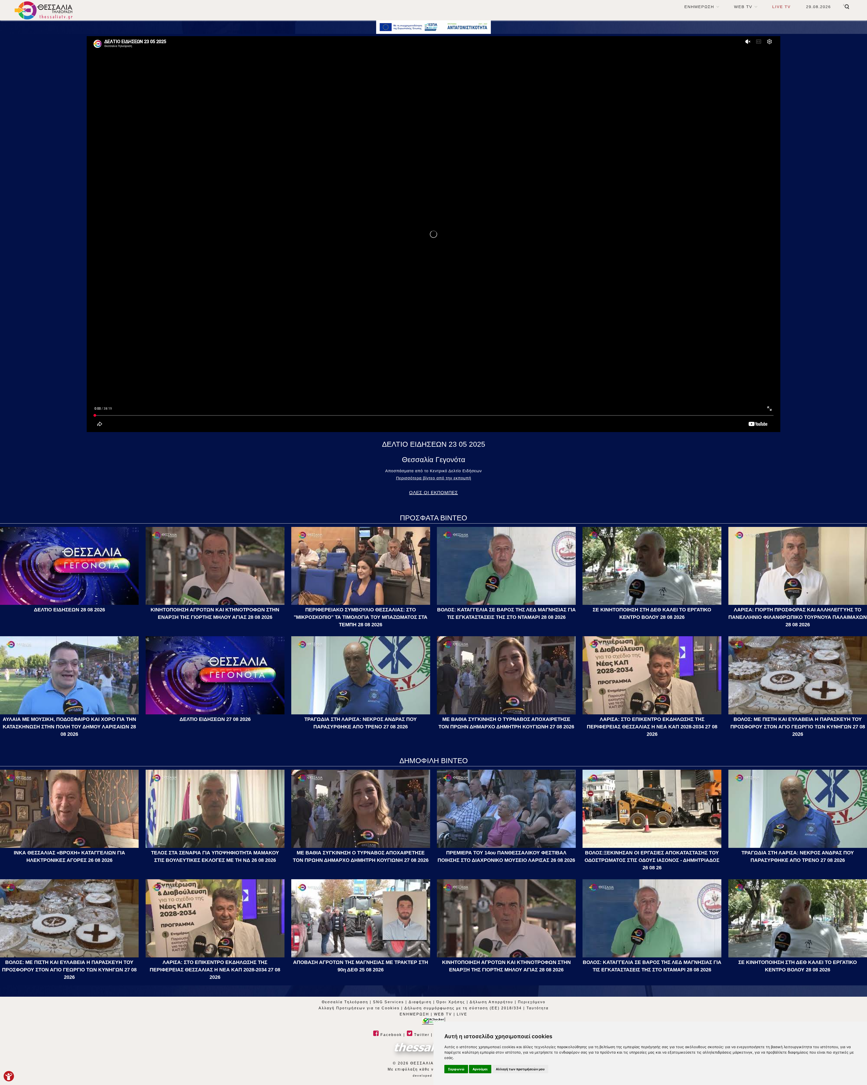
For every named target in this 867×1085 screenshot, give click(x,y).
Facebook (390, 1035)
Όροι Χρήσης (450, 1002)
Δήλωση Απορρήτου (491, 1002)
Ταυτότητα (538, 1008)
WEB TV (743, 7)
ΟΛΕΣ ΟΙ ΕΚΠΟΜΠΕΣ (433, 492)
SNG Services (388, 1002)
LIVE (462, 1014)
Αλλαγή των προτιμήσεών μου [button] (520, 1069)
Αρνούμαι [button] (480, 1069)
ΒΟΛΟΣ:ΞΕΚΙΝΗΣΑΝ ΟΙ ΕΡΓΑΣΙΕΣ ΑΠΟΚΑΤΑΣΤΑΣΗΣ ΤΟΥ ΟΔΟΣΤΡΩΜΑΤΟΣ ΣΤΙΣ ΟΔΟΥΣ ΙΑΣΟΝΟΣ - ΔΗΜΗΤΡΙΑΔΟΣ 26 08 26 (652, 860)
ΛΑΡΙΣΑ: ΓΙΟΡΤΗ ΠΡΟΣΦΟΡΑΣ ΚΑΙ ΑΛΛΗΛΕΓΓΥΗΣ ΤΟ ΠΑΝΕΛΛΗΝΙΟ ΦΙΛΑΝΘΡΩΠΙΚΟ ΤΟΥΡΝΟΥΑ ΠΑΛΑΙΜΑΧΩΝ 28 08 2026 (797, 617)
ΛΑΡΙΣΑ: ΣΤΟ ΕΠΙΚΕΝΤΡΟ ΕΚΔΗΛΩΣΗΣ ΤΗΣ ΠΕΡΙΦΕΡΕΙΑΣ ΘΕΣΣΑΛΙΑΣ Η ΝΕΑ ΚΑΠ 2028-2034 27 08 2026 (652, 726)
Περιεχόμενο (531, 1002)
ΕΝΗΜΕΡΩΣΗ (699, 7)
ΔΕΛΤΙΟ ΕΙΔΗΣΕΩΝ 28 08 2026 (69, 610)
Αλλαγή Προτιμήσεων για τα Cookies (359, 1008)
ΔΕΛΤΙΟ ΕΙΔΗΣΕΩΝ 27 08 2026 (215, 719)
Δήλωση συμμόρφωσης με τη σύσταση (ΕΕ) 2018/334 (463, 1008)
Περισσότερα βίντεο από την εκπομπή (433, 478)
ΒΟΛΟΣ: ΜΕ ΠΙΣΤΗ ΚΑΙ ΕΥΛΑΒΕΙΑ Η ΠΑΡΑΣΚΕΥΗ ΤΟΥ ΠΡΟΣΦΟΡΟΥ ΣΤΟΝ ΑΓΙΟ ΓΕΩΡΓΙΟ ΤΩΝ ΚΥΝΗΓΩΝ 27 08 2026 (797, 726)
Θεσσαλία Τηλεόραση (345, 1002)
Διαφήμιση (420, 1002)
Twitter (421, 1035)
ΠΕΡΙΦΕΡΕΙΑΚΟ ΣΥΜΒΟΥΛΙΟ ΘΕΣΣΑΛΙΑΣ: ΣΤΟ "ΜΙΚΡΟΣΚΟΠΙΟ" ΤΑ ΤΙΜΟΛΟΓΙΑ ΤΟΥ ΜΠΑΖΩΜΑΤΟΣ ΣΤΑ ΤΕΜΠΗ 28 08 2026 (360, 617)
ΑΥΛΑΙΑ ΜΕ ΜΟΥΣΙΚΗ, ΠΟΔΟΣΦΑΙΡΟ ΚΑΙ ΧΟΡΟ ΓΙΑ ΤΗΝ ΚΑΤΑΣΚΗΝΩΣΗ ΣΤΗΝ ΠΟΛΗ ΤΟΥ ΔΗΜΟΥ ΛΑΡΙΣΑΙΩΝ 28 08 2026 (69, 726)
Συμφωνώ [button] (456, 1069)
